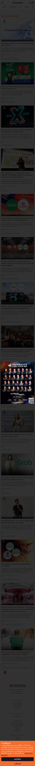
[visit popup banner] (17, 383)
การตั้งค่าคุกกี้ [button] (17, 763)
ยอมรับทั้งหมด (17, 759)
